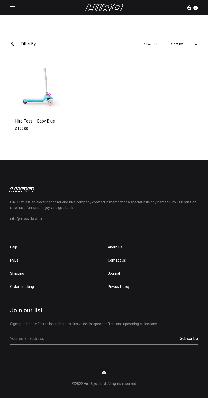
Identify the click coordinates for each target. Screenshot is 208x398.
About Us (115, 247)
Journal (114, 273)
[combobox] (184, 44)
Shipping (17, 273)
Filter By (28, 43)
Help (13, 247)
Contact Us (117, 260)
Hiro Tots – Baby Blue (35, 121)
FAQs (14, 260)
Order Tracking (22, 287)
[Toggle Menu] (12, 8)
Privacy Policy (119, 287)
